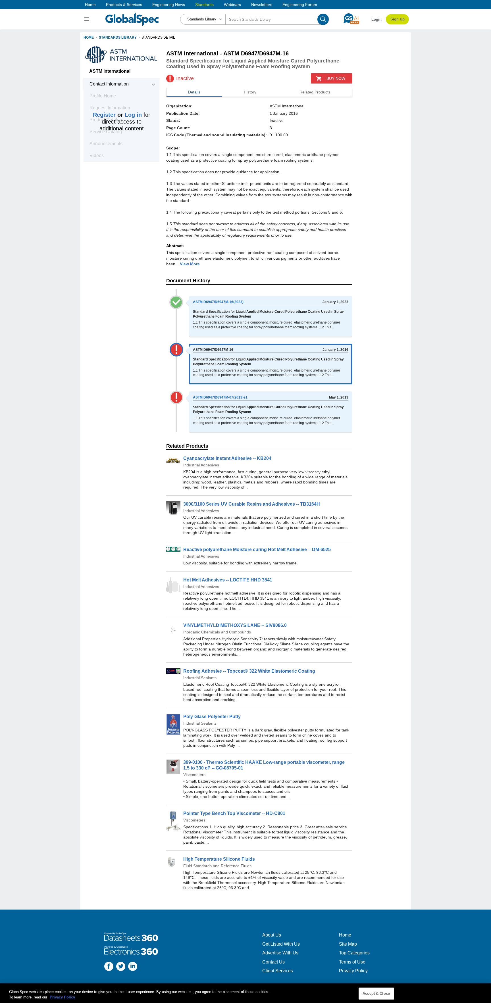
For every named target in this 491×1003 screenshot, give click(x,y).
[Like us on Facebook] (108, 967)
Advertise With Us (280, 952)
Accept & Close (376, 993)
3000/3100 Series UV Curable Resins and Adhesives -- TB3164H (251, 504)
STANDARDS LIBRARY (118, 37)
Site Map (348, 944)
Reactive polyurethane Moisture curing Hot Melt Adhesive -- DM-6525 (257, 549)
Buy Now (335, 78)
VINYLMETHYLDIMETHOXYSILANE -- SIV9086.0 (235, 625)
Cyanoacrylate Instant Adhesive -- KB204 (227, 458)
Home (90, 4)
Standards (204, 4)
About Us (271, 935)
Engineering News (168, 4)
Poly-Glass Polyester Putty (212, 716)
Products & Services (124, 4)
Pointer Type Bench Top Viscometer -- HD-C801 (234, 813)
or (117, 115)
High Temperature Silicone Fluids (219, 859)
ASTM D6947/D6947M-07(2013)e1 (220, 397)
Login (376, 19)
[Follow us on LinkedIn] (132, 967)
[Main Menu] (87, 19)
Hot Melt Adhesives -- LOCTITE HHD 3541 (227, 579)
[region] (245, 993)
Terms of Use (352, 962)
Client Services (277, 970)
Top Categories (354, 952)
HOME (89, 37)
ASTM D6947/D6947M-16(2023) (218, 302)
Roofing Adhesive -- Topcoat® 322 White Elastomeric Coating (249, 671)
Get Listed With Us (281, 944)
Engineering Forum (299, 4)
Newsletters (261, 4)
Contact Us (273, 962)
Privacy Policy (353, 970)
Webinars (232, 4)
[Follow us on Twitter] (120, 967)
